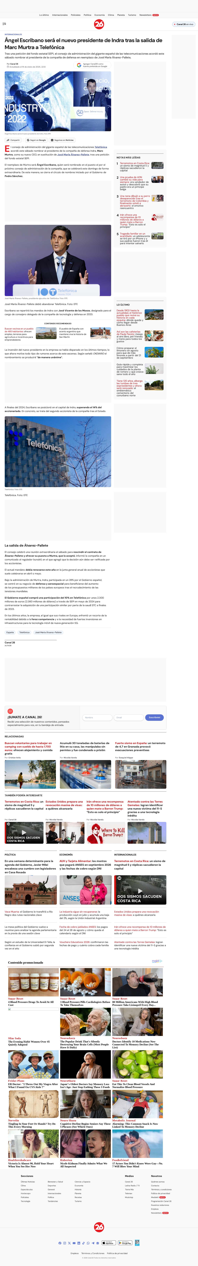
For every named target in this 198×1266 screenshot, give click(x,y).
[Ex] (69, 1243)
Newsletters (159, 1213)
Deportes (52, 1185)
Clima (23, 1185)
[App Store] (109, 1243)
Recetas (78, 1197)
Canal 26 (14, 64)
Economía (66, 854)
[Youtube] (74, 1243)
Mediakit (158, 1197)
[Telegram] (93, 1243)
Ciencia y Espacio (82, 1181)
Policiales (25, 1197)
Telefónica (24, 632)
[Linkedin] (78, 1243)
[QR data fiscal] (137, 1245)
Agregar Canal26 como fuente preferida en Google (95, 65)
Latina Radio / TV (132, 1185)
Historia (78, 1189)
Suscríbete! (154, 717)
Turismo (78, 1201)
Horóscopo (25, 1193)
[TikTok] (83, 1243)
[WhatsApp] (88, 1243)
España (10, 632)
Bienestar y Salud (55, 1181)
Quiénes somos (157, 1181)
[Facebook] (60, 1243)
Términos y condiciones (161, 1189)
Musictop (129, 1197)
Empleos (155, 1209)
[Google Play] (125, 1243)
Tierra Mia (129, 1189)
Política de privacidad (160, 1193)
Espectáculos (27, 1189)
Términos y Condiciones (92, 1253)
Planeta (78, 1193)
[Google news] (97, 1243)
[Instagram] (64, 1243)
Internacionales (13, 34)
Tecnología (25, 1201)
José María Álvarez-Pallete (48, 632)
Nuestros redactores (160, 1205)
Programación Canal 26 (161, 1201)
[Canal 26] (99, 1227)
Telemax (128, 1193)
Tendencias (53, 1201)
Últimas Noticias (28, 1181)
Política (10, 854)
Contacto (155, 1185)
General (51, 1189)
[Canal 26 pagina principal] (99, 28)
